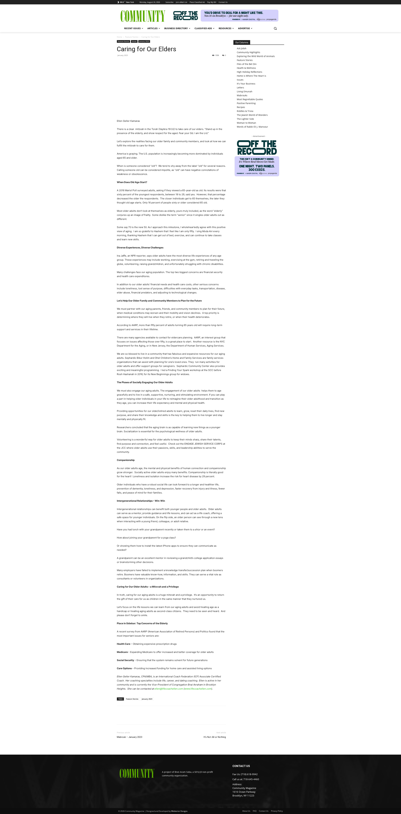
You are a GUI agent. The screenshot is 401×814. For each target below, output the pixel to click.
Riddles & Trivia (245, 111)
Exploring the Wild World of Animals (256, 56)
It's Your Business (246, 83)
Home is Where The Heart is (251, 75)
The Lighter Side (245, 118)
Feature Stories (131, 37)
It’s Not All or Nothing (214, 737)
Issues (134, 41)
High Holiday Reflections (249, 71)
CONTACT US (241, 766)
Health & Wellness (246, 67)
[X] (127, 62)
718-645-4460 (251, 779)
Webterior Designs (179, 811)
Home (119, 37)
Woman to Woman (246, 122)
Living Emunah (244, 91)
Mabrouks (242, 95)
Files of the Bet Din (247, 64)
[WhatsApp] (141, 62)
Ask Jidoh (241, 48)
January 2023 (144, 41)
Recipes (241, 107)
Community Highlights (248, 52)
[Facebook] (120, 62)
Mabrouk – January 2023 (129, 737)
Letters (240, 87)
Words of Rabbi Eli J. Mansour (252, 126)
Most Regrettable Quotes (250, 99)
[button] (275, 28)
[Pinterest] (134, 62)
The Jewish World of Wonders (252, 114)
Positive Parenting (246, 103)
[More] (149, 62)
